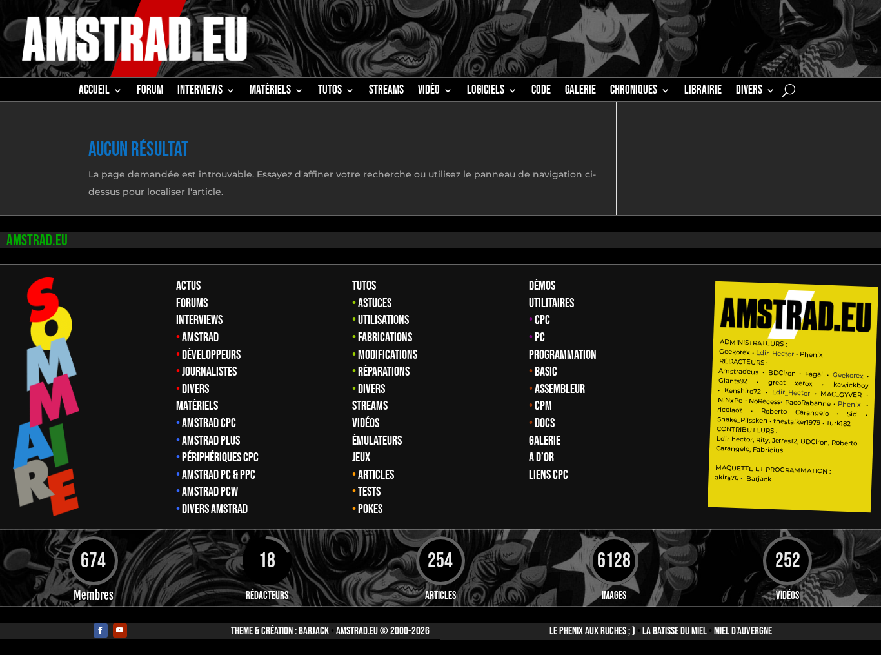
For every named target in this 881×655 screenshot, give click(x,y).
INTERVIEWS (200, 91)
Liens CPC (548, 475)
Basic (546, 371)
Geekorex (735, 352)
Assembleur (560, 389)
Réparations (384, 371)
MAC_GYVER (841, 394)
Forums (192, 303)
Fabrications (385, 337)
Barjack (314, 631)
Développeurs (211, 355)
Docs (545, 423)
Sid (852, 414)
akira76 (726, 477)
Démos (542, 286)
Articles (376, 475)
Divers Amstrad (215, 509)
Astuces (374, 303)
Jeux (361, 457)
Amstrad (200, 337)
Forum (150, 91)
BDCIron (781, 373)
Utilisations (383, 320)
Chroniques (633, 91)
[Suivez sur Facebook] (101, 630)
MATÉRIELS (270, 91)
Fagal (814, 374)
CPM (543, 406)
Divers (749, 91)
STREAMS (386, 91)
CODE (541, 91)
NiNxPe (729, 400)
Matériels (197, 406)
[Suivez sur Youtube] (120, 630)
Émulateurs (377, 440)
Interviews (199, 320)
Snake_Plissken (742, 420)
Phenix (811, 354)
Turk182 (838, 423)
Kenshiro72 (742, 391)
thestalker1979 (796, 422)
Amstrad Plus (211, 440)
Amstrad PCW (210, 491)
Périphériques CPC (220, 457)
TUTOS (330, 91)
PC (540, 337)
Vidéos (365, 423)
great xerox (790, 383)
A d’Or (541, 457)
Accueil (94, 91)
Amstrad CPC (209, 423)
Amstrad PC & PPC (218, 475)
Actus (188, 286)
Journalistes (209, 371)
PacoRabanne (808, 403)
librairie (703, 91)
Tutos (364, 286)
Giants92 (732, 381)
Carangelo (807, 413)
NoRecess (764, 402)
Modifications (387, 355)
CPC (542, 320)
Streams (370, 406)
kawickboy (850, 385)
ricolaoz (729, 409)
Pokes (370, 509)
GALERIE (580, 91)
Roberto (773, 411)
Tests (369, 491)
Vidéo (429, 91)
